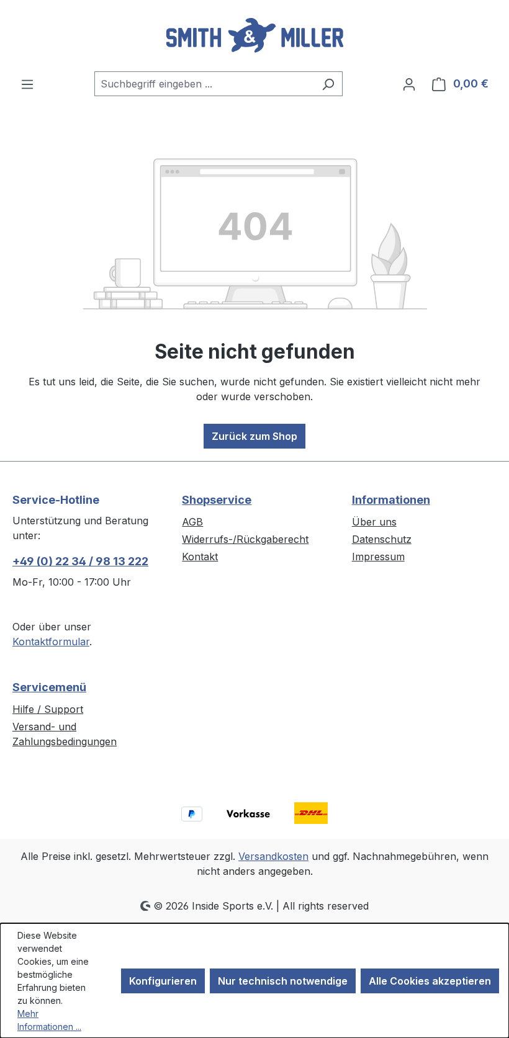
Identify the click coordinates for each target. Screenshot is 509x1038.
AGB (192, 522)
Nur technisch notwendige (283, 981)
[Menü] (27, 83)
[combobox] (204, 83)
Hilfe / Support (47, 709)
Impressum (378, 556)
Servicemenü (49, 687)
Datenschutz (382, 539)
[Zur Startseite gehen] (254, 35)
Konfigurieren (163, 981)
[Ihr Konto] (409, 83)
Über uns (374, 522)
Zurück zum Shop (254, 436)
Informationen (391, 499)
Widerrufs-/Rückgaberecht (245, 539)
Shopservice (216, 499)
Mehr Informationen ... (49, 1020)
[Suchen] (328, 83)
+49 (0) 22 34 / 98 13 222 (80, 561)
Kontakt (200, 556)
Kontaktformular (50, 641)
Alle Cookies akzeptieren (430, 981)
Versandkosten (273, 856)
